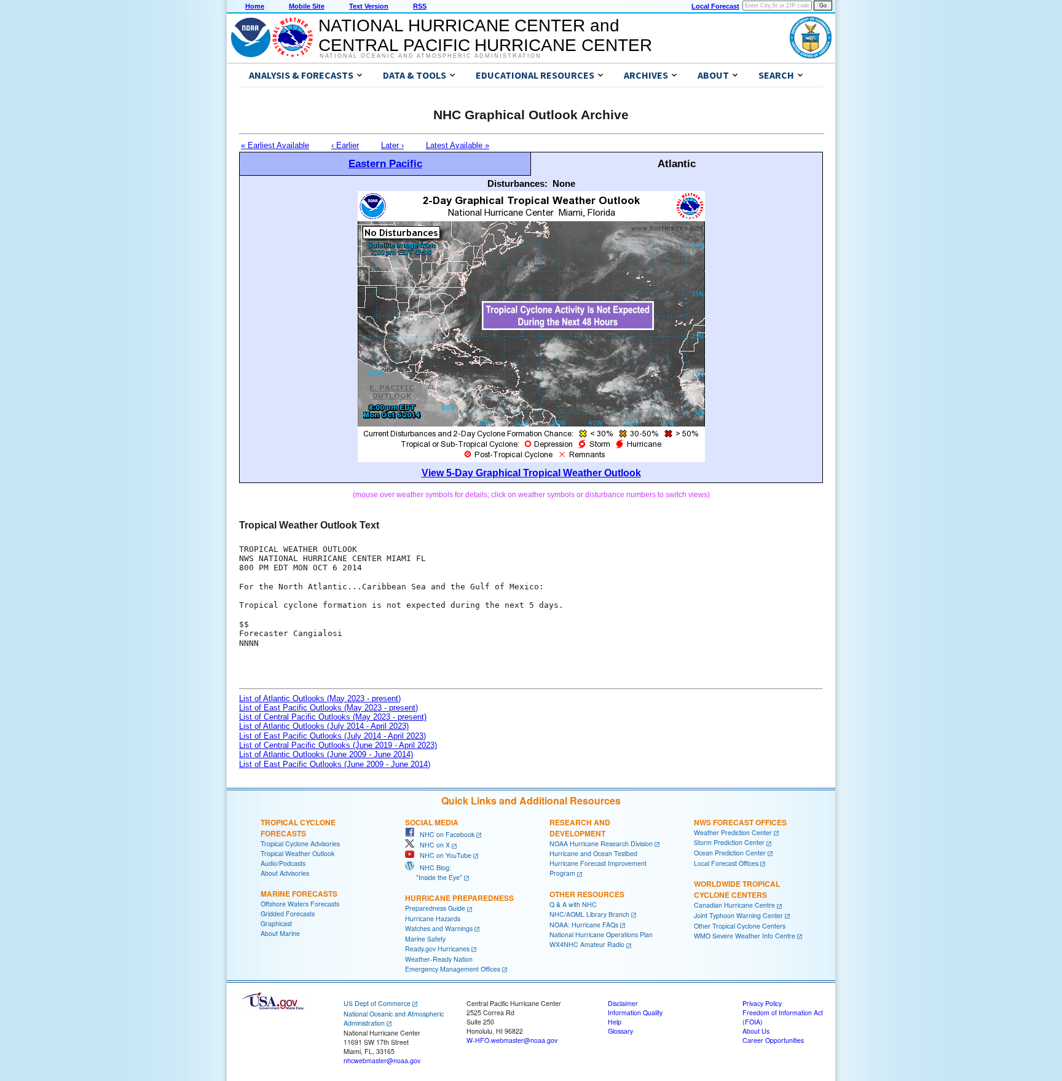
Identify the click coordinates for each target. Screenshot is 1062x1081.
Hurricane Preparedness (459, 897)
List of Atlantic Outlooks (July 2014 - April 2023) (324, 726)
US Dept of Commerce (377, 1003)
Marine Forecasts (299, 893)
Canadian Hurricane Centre (734, 905)
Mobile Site (306, 6)
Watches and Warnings (439, 928)
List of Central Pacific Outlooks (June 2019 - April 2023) (338, 745)
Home (254, 6)
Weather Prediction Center (733, 832)
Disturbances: (517, 183)
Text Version (368, 6)
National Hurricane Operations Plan (601, 934)
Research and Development (579, 828)
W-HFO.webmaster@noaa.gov (511, 1040)
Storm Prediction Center (729, 842)
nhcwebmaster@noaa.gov (382, 1060)
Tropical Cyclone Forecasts (298, 828)
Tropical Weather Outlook (297, 853)
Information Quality (635, 1012)
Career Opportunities (773, 1040)
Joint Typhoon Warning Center (738, 915)
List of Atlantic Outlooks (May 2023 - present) (320, 698)
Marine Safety (425, 938)
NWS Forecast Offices (740, 822)
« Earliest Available (275, 145)
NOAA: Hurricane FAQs (583, 924)
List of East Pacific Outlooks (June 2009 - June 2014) (334, 764)
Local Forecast (715, 6)
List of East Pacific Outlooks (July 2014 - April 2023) (332, 736)
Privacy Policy (762, 1003)
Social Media (431, 822)
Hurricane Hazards (432, 918)
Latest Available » (457, 145)
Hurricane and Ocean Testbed (593, 853)
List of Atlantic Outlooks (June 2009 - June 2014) (326, 754)
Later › (392, 145)
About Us (755, 1031)
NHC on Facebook (444, 834)
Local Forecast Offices (726, 863)
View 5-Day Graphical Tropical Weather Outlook (531, 473)
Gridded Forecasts (288, 913)
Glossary (620, 1031)
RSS (420, 6)
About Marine (280, 933)
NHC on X (432, 844)
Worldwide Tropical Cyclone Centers (737, 889)
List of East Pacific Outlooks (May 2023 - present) (328, 707)
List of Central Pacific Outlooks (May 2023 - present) (333, 716)
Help (614, 1021)
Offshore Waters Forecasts (300, 903)
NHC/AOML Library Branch (589, 914)
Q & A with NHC (573, 904)
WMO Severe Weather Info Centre (744, 935)
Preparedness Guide (435, 908)
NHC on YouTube (442, 855)
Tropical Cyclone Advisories (300, 843)
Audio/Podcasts (283, 863)
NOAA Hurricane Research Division (601, 843)
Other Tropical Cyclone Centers (739, 925)
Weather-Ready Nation (439, 959)
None (564, 183)
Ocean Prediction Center (730, 852)
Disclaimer (623, 1003)
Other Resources (586, 894)
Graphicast (276, 923)
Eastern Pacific (385, 163)
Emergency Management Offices (452, 968)
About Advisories (285, 873)
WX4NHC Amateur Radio (586, 944)
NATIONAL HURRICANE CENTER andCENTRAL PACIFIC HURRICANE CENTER (485, 35)
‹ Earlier (345, 145)
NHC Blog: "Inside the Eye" (433, 872)
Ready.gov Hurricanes (437, 948)
